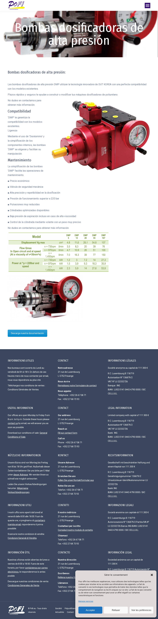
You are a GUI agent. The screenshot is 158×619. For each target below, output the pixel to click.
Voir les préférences (141, 610)
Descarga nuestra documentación (27, 333)
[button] (151, 574)
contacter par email (38, 376)
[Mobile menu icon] (147, 5)
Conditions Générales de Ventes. (23, 389)
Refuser (116, 610)
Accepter (90, 610)
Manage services (85, 601)
